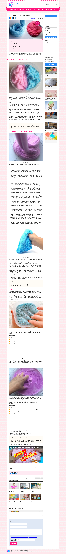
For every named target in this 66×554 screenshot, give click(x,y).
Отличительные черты (16, 44)
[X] (13, 18)
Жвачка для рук (48, 32)
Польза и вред (50, 9)
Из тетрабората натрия (49, 57)
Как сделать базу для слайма (17, 46)
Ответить (40, 516)
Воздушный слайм (48, 24)
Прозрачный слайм (48, 22)
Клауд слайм (47, 28)
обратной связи (35, 552)
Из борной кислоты (48, 59)
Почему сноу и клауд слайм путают (18, 43)
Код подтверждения (13, 540)
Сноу (14, 48)
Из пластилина (47, 55)
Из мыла (46, 51)
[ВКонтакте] (9, 18)
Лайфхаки (55, 9)
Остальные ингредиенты (49, 61)
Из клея (46, 40)
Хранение (39, 9)
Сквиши (46, 30)
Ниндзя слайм (47, 26)
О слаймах (11, 9)
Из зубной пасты (48, 46)
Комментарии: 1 (33, 18)
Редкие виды (47, 34)
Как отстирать (44, 9)
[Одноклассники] (10, 18)
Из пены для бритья (48, 44)
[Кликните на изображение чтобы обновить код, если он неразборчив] (23, 537)
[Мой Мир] (12, 18)
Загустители (24, 9)
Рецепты (29, 9)
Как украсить (34, 9)
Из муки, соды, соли (48, 53)
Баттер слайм (47, 20)
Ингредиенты (19, 9)
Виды (15, 9)
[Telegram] (15, 18)
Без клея (46, 42)
